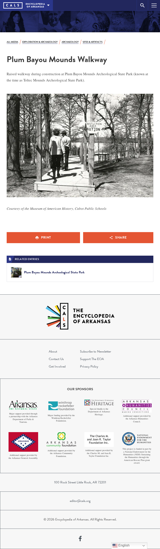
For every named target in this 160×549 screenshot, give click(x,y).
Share (121, 237)
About (53, 351)
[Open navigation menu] (154, 5)
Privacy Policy (89, 366)
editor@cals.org (80, 500)
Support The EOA (92, 358)
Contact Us (56, 358)
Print (46, 237)
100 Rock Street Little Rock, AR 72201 (80, 482)
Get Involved (57, 366)
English (124, 545)
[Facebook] (80, 538)
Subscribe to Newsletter (95, 351)
